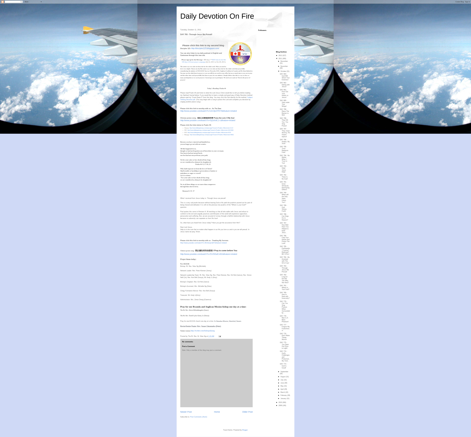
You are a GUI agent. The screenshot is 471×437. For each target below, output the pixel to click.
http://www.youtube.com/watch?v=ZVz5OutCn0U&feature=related (208, 254)
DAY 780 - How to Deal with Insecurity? (285, 295)
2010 (280, 402)
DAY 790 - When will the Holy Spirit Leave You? (284, 197)
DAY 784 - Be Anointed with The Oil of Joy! (285, 260)
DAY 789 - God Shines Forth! (283, 208)
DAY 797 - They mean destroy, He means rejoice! (285, 132)
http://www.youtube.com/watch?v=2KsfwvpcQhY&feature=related (203, 243)
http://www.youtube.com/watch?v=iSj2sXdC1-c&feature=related (207, 120)
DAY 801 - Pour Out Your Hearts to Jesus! (284, 93)
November (284, 66)
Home (217, 412)
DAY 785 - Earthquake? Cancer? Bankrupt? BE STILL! (285, 250)
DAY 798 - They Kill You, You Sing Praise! (284, 122)
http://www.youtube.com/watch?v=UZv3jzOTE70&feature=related (208, 111)
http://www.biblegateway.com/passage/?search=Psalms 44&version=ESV (209, 132)
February (284, 395)
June (282, 383)
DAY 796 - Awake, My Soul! (285, 141)
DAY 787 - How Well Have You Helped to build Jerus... (284, 227)
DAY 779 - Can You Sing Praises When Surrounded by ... (285, 307)
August (283, 377)
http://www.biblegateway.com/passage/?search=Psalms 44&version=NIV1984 (210, 130)
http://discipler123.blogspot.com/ (205, 48)
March (283, 392)
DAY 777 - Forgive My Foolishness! (285, 327)
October (284, 71)
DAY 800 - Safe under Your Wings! (284, 103)
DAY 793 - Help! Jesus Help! (283, 169)
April (282, 389)
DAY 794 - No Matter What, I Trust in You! (285, 159)
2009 (280, 405)
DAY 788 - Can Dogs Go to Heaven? (284, 217)
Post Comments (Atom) (198, 417)
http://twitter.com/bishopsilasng (203, 331)
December (284, 61)
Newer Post (186, 412)
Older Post (247, 412)
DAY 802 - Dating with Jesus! (285, 84)
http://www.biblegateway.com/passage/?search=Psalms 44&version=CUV (211, 128)
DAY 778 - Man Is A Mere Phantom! (284, 319)
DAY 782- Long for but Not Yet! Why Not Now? (284, 278)
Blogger (245, 430)
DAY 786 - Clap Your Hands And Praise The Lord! (284, 239)
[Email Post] (219, 336)
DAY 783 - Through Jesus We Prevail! (284, 269)
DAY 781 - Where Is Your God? (284, 287)
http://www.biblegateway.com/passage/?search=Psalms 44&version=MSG (212, 134)
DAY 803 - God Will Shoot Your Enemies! (285, 77)
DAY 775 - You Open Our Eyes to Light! (284, 345)
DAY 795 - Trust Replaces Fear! (284, 149)
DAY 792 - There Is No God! (284, 177)
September (284, 372)
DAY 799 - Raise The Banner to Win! (284, 112)
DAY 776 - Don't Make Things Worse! (285, 336)
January (284, 398)
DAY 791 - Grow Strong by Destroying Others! (284, 185)
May (282, 386)
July (282, 380)
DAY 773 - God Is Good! (283, 366)
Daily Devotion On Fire (217, 16)
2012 (280, 55)
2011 (280, 58)
